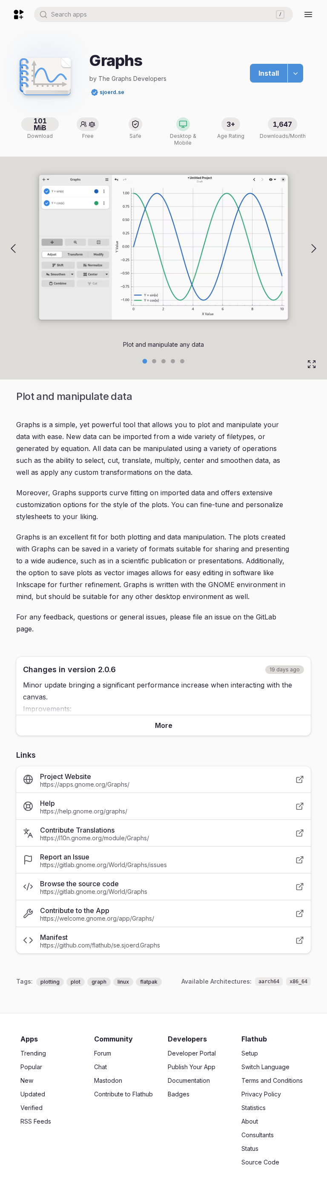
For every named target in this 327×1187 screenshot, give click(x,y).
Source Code (260, 1162)
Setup (249, 1053)
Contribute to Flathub (123, 1094)
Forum (102, 1053)
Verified (31, 1107)
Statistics (253, 1107)
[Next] (314, 248)
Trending (33, 1053)
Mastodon (108, 1080)
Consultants (257, 1134)
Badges (178, 1094)
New (26, 1080)
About (249, 1121)
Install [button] (268, 73)
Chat (100, 1066)
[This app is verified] (94, 92)
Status (249, 1148)
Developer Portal (192, 1053)
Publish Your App (191, 1066)
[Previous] (13, 248)
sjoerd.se (112, 92)
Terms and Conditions (272, 1080)
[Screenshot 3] (173, 361)
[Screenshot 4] (182, 361)
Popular (31, 1066)
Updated (32, 1094)
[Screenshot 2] (163, 361)
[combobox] (163, 14)
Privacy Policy (261, 1094)
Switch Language (265, 1066)
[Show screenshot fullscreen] (311, 364)
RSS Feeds (35, 1121)
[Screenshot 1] (154, 361)
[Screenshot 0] (145, 361)
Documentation (189, 1080)
